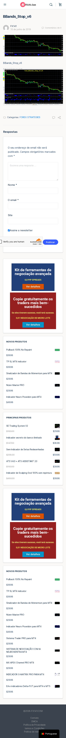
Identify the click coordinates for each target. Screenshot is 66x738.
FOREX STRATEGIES (30, 117)
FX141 (13, 26)
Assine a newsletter (21, 230)
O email (13, 200)
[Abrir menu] (5, 4)
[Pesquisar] (51, 4)
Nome (12, 184)
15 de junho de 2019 (20, 29)
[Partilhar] (59, 117)
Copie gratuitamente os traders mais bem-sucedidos (33, 303)
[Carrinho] (60, 4)
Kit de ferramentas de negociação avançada (33, 272)
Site (10, 215)
